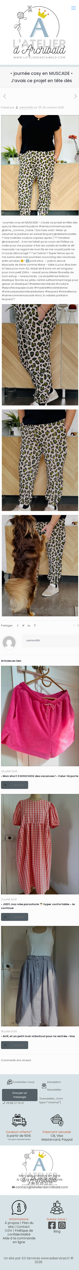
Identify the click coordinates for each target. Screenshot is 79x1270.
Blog (56, 1231)
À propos (12, 1223)
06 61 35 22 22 (41, 1183)
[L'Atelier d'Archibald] (39, 32)
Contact (23, 1226)
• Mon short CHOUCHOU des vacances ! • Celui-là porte (39, 776)
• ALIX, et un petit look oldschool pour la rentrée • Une (38, 1036)
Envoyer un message (20, 1095)
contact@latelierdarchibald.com (42, 1187)
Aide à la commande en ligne (19, 1240)
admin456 (26, 107)
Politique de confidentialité (20, 1232)
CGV (8, 1230)
